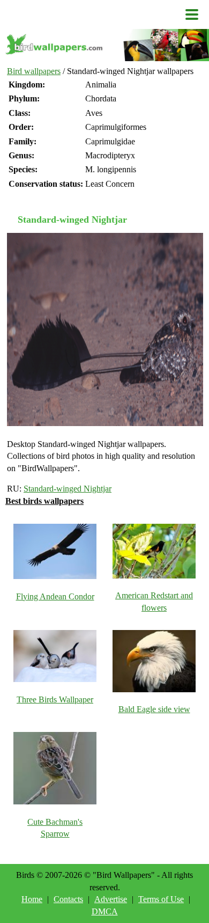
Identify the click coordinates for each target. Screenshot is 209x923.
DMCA (105, 911)
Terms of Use (161, 899)
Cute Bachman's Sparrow (55, 827)
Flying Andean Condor (55, 596)
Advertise (110, 899)
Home (31, 899)
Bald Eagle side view (154, 709)
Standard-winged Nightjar (67, 488)
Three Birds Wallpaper (55, 699)
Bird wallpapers (34, 71)
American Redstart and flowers (154, 601)
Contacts (68, 899)
